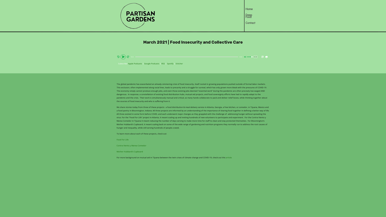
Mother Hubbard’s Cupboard (130, 151)
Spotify (170, 63)
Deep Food (249, 16)
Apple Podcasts (135, 63)
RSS (163, 63)
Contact (250, 23)
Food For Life (123, 139)
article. (229, 157)
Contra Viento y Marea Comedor (131, 145)
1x (255, 56)
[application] (187, 57)
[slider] (250, 58)
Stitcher (179, 63)
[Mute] (245, 57)
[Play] (123, 57)
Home (249, 9)
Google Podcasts (151, 63)
